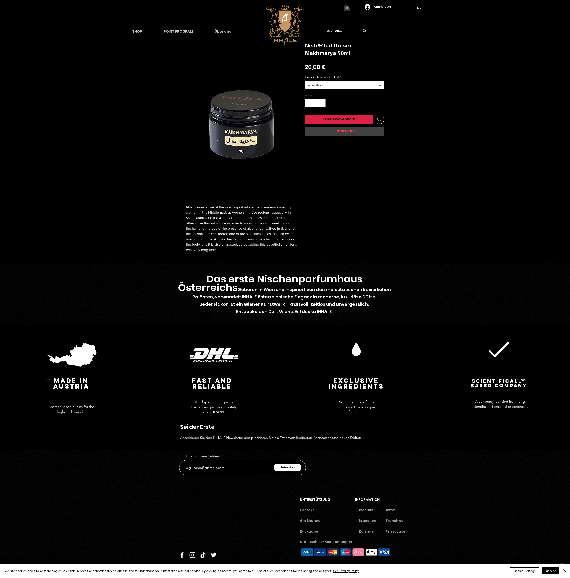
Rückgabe (309, 531)
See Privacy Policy (346, 571)
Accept (551, 571)
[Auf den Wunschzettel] (379, 119)
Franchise (394, 520)
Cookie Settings (525, 571)
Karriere (366, 531)
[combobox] (344, 85)
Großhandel (310, 520)
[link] (347, 7)
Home (390, 510)
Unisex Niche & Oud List (323, 77)
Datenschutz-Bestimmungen (327, 541)
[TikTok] (203, 555)
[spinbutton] (315, 103)
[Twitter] (213, 555)
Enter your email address (203, 456)
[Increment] (322, 103)
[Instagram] (192, 555)
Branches (367, 520)
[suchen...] (364, 30)
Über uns (365, 510)
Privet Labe (395, 531)
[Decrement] (308, 103)
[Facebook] (182, 555)
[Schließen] (564, 570)
